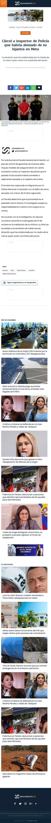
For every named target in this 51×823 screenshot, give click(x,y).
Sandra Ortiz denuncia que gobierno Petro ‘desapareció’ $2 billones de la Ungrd (22, 460)
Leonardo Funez (32, 821)
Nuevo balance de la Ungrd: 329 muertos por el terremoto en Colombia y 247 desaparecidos (24, 352)
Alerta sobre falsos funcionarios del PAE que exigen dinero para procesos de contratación (23, 632)
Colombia (25, 33)
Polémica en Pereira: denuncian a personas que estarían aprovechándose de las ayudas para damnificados (23, 497)
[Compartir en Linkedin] (27, 87)
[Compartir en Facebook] (10, 87)
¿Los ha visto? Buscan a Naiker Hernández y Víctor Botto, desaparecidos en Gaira (23, 596)
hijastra (31, 270)
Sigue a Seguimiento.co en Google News (21, 283)
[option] (25, 111)
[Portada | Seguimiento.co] (25, 796)
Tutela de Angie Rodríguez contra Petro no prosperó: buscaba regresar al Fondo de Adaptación (22, 535)
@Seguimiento (21, 151)
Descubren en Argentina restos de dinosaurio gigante (23, 775)
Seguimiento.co (18, 148)
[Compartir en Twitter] (16, 87)
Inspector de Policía (9, 274)
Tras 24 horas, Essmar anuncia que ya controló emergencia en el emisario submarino (24, 667)
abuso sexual (21, 270)
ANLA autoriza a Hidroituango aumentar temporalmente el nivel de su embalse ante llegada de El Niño (23, 389)
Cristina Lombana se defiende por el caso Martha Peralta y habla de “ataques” (22, 425)
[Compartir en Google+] (22, 87)
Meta (12, 270)
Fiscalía (5, 270)
